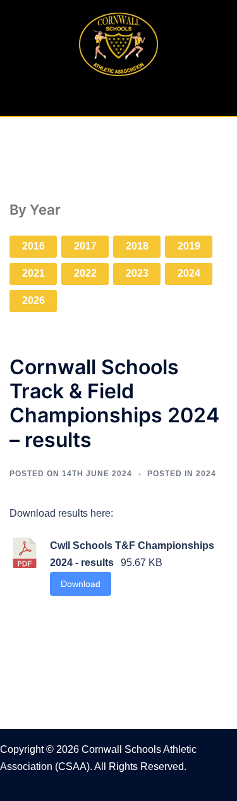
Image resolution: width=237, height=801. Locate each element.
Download (80, 584)
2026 (33, 300)
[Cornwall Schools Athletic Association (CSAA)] (118, 43)
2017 (85, 246)
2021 (33, 273)
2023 (137, 273)
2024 (189, 273)
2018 (137, 246)
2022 (85, 273)
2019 (189, 246)
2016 (33, 246)
